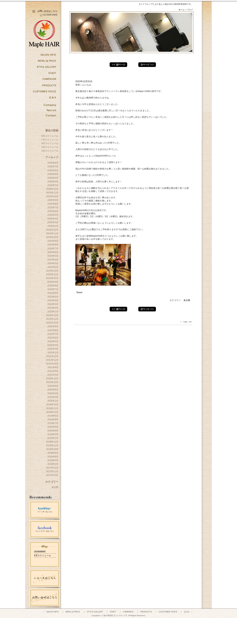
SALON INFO (52, 612)
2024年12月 (52, 230)
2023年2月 (52, 308)
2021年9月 (52, 367)
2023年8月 (52, 285)
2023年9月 (52, 282)
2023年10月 (52, 278)
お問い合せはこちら (47, 11)
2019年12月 (52, 404)
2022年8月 (52, 330)
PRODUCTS (146, 612)
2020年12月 (52, 378)
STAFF (113, 612)
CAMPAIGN (128, 612)
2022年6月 (52, 337)
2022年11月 (52, 319)
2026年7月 (52, 166)
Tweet (79, 292)
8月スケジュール (49, 136)
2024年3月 (52, 263)
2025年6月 (52, 211)
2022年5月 (52, 341)
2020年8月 (52, 389)
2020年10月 (52, 382)
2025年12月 (52, 189)
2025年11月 (52, 192)
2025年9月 (52, 200)
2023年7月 (52, 289)
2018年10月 (52, 449)
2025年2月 (52, 226)
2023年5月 (52, 296)
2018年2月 (52, 464)
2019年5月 (52, 427)
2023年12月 (52, 270)
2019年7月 (52, 423)
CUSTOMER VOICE (168, 612)
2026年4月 (52, 178)
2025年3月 (52, 222)
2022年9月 (52, 326)
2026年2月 (52, 185)
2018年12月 (52, 442)
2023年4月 (52, 300)
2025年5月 (52, 215)
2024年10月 (52, 237)
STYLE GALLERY (95, 612)
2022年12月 (52, 315)
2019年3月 (52, 430)
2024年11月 (52, 233)
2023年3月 (52, 304)
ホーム (181, 10)
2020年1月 (52, 401)
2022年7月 (52, 334)
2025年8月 (52, 204)
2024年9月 (52, 241)
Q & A (186, 612)
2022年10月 (52, 322)
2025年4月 (52, 218)
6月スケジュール (49, 143)
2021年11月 (52, 360)
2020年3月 (52, 397)
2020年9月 (52, 386)
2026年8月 (52, 163)
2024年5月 (52, 256)
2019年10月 (52, 412)
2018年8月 (52, 453)
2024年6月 (52, 252)
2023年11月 (52, 274)
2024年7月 (52, 248)
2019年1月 (52, 438)
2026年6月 (52, 170)
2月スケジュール (147, 64)
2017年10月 (52, 475)
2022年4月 (52, 345)
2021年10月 (52, 363)
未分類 (55, 487)
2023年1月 (52, 311)
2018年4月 (52, 460)
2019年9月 (52, 416)
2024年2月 (52, 267)
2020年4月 (52, 393)
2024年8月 (52, 244)
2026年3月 (52, 181)
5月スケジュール (49, 147)
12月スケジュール (118, 64)
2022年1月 (52, 352)
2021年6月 (52, 371)
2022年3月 (52, 349)
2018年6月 (52, 456)
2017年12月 (52, 467)
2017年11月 (52, 471)
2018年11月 (52, 445)
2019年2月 (52, 434)
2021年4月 (52, 375)
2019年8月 (52, 419)
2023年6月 (52, 293)
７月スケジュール (49, 139)
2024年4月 (52, 259)
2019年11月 (52, 408)
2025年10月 (52, 196)
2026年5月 (52, 174)
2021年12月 (52, 356)
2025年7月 (52, 207)
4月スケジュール (49, 150)
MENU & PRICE (73, 612)
